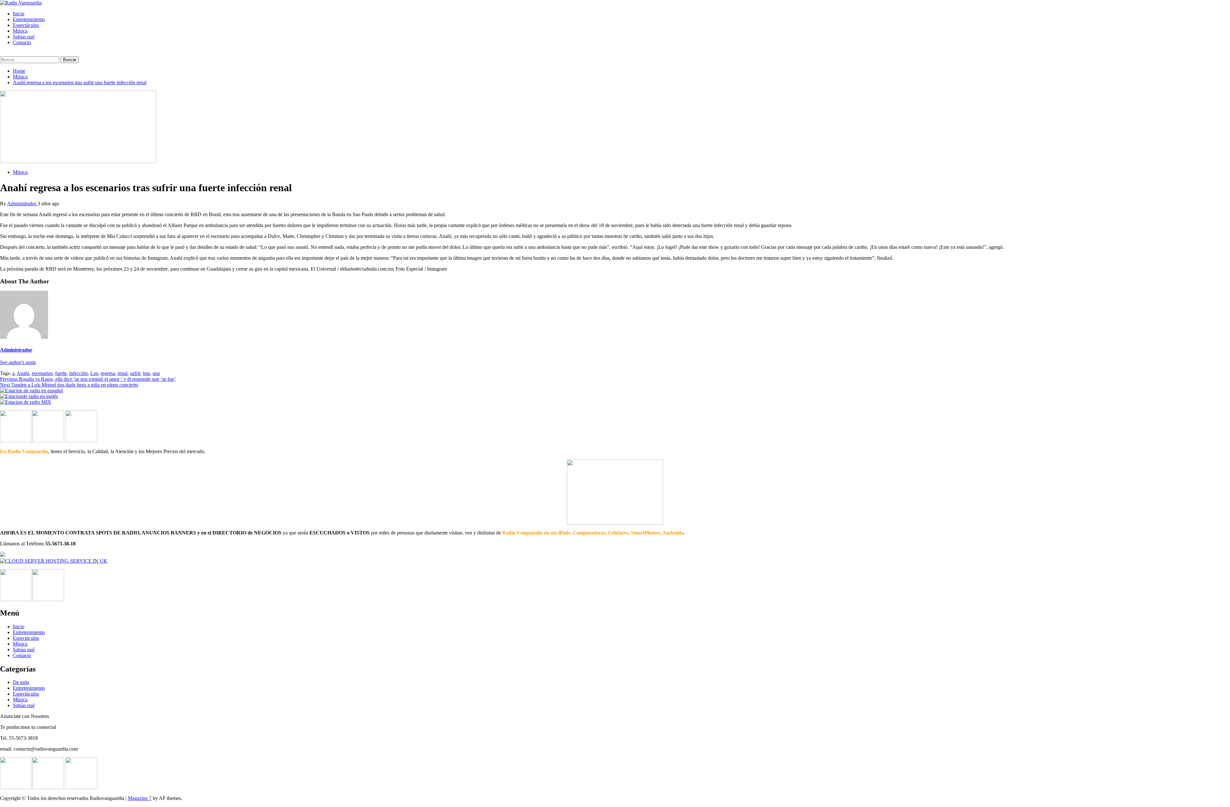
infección (78, 373)
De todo (21, 682)
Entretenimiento (29, 19)
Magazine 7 (140, 798)
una (156, 373)
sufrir (135, 373)
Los (94, 373)
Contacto (22, 42)
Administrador (22, 203)
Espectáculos (26, 25)
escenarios (42, 373)
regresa (108, 373)
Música (20, 31)
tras (146, 373)
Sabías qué (24, 36)
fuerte (61, 373)
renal (122, 373)
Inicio (18, 13)
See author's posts (18, 362)
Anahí (23, 373)
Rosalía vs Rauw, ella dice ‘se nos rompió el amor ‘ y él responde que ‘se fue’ (88, 379)
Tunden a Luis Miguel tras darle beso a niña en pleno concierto (69, 384)
